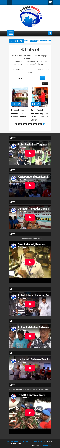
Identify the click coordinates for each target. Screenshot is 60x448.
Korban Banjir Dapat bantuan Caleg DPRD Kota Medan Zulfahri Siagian (39, 115)
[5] (26, 124)
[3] (21, 124)
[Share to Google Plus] (26, 88)
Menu (9, 2)
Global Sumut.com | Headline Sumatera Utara (25, 441)
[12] (44, 124)
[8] (34, 124)
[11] (41, 124)
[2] (19, 124)
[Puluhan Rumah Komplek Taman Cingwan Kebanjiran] (20, 97)
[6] (29, 124)
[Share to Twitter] (22, 88)
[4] (24, 124)
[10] (39, 124)
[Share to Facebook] (19, 88)
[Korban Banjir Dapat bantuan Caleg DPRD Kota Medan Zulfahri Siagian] (40, 97)
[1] (16, 124)
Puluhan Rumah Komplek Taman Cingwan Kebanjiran (19, 113)
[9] (36, 124)
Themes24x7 (47, 446)
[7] (31, 124)
